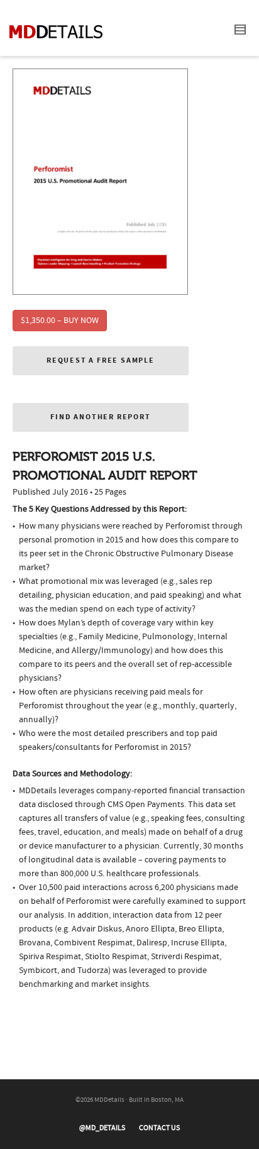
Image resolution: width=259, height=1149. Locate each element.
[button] (101, 360)
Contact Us (159, 1128)
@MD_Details (102, 1128)
